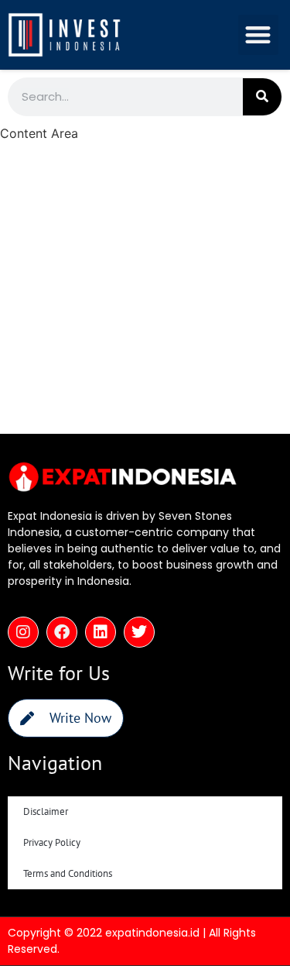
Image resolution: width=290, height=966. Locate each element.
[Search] (262, 96)
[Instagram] (23, 632)
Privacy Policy (51, 842)
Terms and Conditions (67, 873)
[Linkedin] (100, 632)
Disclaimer (45, 811)
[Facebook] (61, 632)
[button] (258, 35)
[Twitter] (139, 632)
